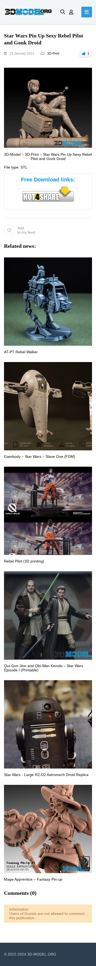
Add (26, 230)
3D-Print (53, 53)
